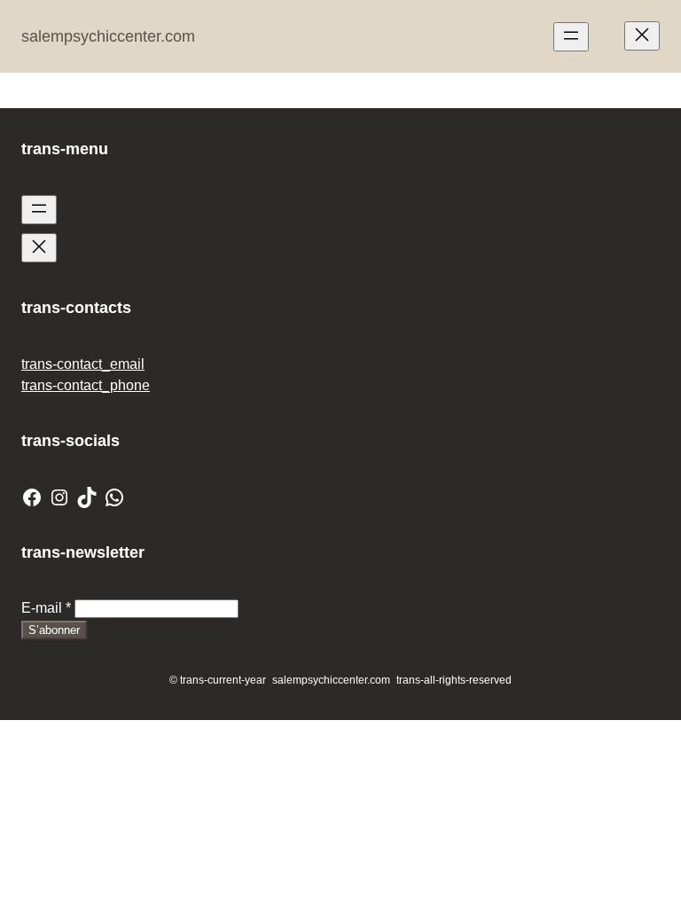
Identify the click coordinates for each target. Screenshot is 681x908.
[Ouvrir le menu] (571, 36)
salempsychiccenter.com (108, 36)
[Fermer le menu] (642, 36)
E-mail (46, 607)
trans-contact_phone (85, 385)
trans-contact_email (83, 364)
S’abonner (54, 630)
